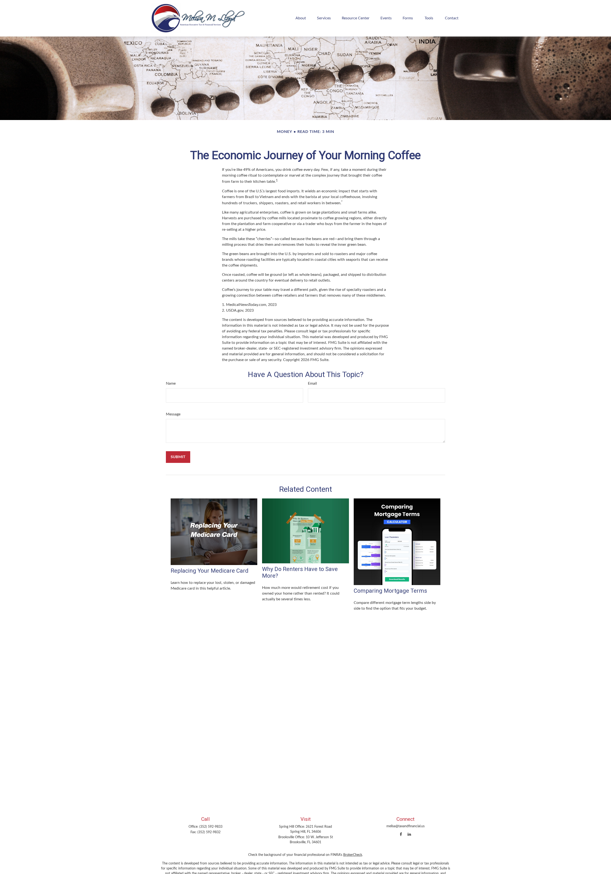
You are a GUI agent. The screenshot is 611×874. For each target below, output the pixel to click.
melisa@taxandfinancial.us (405, 826)
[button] (301, 18)
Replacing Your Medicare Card (209, 570)
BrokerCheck (352, 855)
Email (312, 383)
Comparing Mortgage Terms (390, 590)
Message (173, 414)
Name (171, 383)
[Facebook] (401, 834)
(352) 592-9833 (210, 826)
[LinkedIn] (409, 834)
